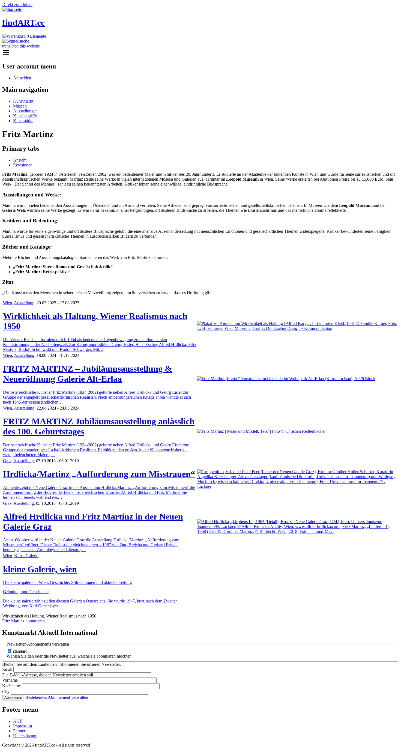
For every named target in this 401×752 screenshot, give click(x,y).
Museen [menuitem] (20, 106)
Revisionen (22, 165)
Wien (7, 302)
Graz (7, 460)
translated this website (21, 46)
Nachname (11, 686)
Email (7, 669)
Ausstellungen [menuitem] (25, 111)
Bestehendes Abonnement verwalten (56, 697)
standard (20, 651)
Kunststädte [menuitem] (23, 120)
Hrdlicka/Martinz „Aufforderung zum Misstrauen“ (99, 474)
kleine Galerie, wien (40, 569)
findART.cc (23, 23)
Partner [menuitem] (19, 731)
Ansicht (19, 160)
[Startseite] (12, 9)
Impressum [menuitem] (22, 726)
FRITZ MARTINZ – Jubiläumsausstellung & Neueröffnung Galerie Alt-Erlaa (87, 374)
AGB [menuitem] (18, 721)
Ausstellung (24, 302)
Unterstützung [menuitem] (25, 735)
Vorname (10, 680)
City (6, 691)
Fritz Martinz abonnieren (23, 621)
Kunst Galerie (26, 555)
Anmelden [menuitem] (22, 78)
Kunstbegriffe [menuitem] (25, 116)
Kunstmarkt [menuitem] (23, 101)
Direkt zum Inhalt (17, 4)
